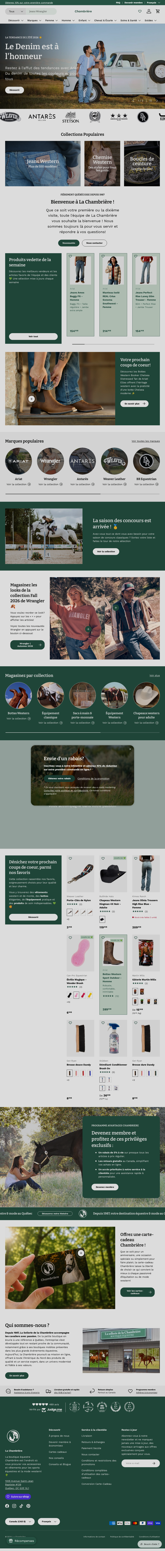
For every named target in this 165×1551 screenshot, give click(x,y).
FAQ (118, 2)
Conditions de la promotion (93, 778)
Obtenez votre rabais (59, 778)
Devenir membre (134, 2)
